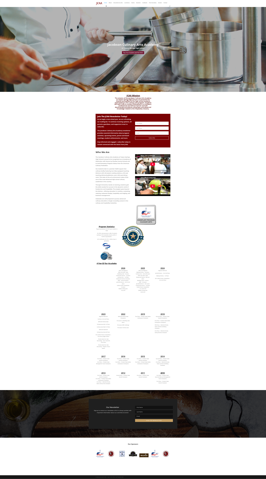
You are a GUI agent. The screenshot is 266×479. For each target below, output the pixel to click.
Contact (165, 2)
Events (133, 2)
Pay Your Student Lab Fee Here (133, 53)
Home (105, 2)
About (110, 2)
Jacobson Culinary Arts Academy (133, 44)
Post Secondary (152, 2)
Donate (160, 2)
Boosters (138, 2)
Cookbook (144, 2)
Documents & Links (118, 2)
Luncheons (127, 2)
